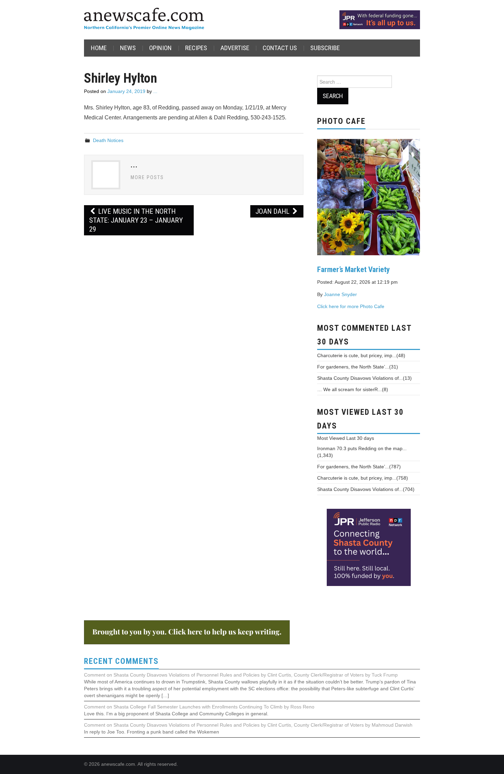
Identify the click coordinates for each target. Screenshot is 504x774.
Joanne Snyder (340, 294)
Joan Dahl (273, 211)
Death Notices (108, 140)
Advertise (234, 48)
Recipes (196, 48)
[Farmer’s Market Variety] (368, 196)
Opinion (160, 48)
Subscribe (325, 48)
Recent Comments (121, 661)
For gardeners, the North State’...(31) (357, 367)
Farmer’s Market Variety (353, 269)
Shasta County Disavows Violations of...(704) (366, 489)
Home (99, 48)
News (128, 48)
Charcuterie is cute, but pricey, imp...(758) (362, 478)
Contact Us (280, 48)
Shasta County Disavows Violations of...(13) (364, 378)
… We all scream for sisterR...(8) (352, 389)
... (155, 91)
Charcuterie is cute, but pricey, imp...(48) (361, 355)
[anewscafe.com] (144, 19)
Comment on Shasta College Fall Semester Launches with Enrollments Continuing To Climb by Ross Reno (199, 707)
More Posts (147, 177)
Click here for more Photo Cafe (350, 306)
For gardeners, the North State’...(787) (359, 466)
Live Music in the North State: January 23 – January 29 (136, 220)
